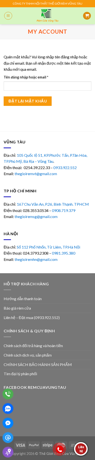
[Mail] (7, 437)
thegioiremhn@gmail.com (36, 259)
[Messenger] (7, 423)
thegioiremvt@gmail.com (36, 173)
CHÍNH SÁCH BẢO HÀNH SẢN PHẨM (38, 364)
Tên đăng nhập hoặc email (30, 77)
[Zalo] (7, 408)
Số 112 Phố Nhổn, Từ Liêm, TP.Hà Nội (48, 247)
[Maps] (7, 452)
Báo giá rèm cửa (17, 308)
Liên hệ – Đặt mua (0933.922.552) (32, 317)
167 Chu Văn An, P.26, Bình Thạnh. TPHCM (53, 204)
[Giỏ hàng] (87, 16)
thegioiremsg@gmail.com (36, 216)
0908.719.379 (63, 210)
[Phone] (7, 394)
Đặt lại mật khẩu (28, 101)
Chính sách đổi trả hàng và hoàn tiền (33, 345)
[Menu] (8, 16)
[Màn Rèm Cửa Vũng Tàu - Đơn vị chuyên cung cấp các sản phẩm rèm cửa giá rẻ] (47, 15)
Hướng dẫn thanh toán (23, 298)
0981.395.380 (63, 253)
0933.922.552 (65, 167)
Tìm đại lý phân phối (20, 373)
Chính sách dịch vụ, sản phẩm (28, 355)
